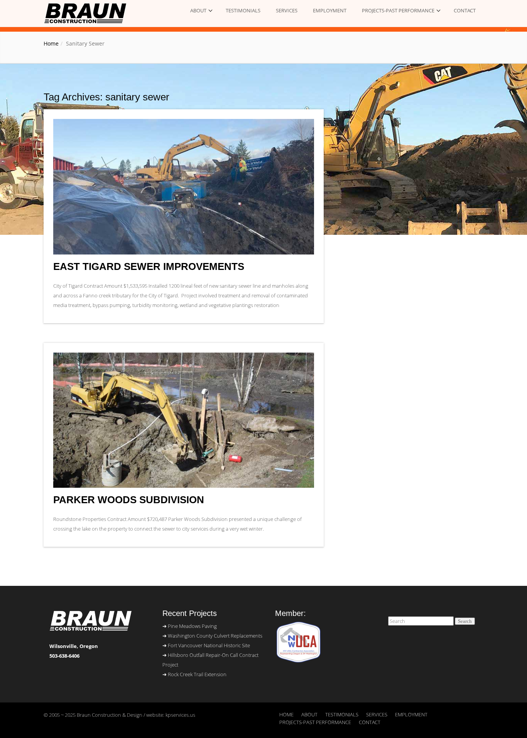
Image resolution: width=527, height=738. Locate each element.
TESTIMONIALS (243, 10)
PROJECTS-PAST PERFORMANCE (398, 10)
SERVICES (286, 10)
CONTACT (465, 10)
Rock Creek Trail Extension (197, 674)
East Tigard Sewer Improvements (148, 266)
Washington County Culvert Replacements (215, 635)
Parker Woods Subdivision (128, 500)
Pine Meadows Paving (192, 626)
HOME (286, 714)
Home (51, 43)
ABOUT (198, 10)
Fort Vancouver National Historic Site (209, 645)
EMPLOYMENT (329, 10)
